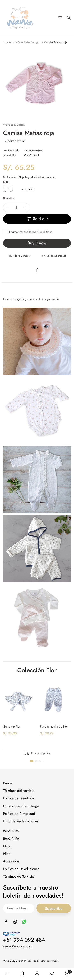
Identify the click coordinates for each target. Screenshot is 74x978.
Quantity (8, 198)
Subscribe (54, 908)
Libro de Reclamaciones (20, 821)
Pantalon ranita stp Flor (54, 727)
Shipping (24, 177)
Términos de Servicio (18, 876)
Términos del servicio (18, 790)
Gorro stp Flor (11, 727)
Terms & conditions (40, 232)
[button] (31, 761)
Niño (6, 853)
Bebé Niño (11, 838)
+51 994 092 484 (24, 940)
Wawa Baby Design (28, 42)
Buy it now (37, 243)
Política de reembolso (19, 798)
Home (7, 42)
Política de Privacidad (19, 813)
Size (5, 182)
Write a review (16, 140)
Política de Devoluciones (21, 869)
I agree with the (30, 232)
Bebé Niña (11, 830)
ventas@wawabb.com (17, 946)
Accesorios (11, 861)
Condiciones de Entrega (21, 806)
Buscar (8, 783)
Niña (6, 846)
